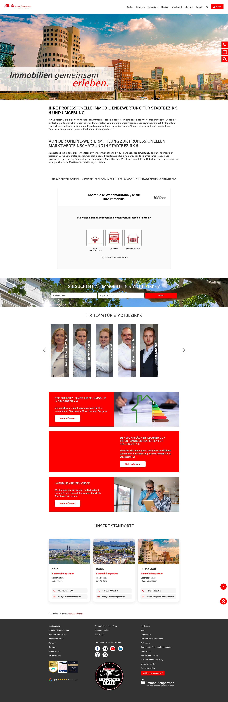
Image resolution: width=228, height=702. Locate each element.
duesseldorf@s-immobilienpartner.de (160, 597)
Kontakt (52, 647)
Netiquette (145, 643)
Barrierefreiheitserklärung (152, 659)
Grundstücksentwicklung (59, 630)
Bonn (100, 569)
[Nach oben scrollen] (223, 586)
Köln (55, 569)
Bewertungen (54, 651)
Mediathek (145, 626)
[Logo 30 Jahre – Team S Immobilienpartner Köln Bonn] (18, 7)
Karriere (52, 643)
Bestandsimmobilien (57, 634)
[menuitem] (130, 7)
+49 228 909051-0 (110, 591)
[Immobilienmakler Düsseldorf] (158, 551)
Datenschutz (146, 651)
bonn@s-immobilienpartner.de (113, 597)
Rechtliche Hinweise (149, 655)
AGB (143, 630)
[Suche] (207, 7)
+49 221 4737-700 (65, 591)
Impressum (146, 634)
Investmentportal (56, 638)
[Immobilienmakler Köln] (69, 551)
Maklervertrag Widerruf (153, 673)
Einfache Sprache (148, 664)
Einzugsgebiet (55, 655)
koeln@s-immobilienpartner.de (69, 597)
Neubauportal (54, 626)
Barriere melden (148, 668)
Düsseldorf (148, 569)
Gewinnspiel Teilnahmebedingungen (156, 647)
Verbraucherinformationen (152, 638)
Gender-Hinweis (76, 613)
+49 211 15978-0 (154, 591)
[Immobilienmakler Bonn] (114, 551)
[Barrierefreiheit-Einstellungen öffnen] (223, 601)
